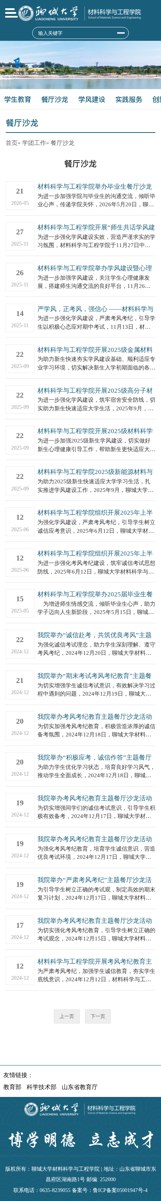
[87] (121, 33)
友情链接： (18, 1075)
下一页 (98, 1016)
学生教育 (17, 99)
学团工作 (34, 143)
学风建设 (91, 99)
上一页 (67, 1016)
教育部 (12, 1087)
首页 (12, 143)
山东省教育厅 (80, 1087)
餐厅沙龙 (54, 99)
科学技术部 (42, 1087)
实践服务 (128, 99)
